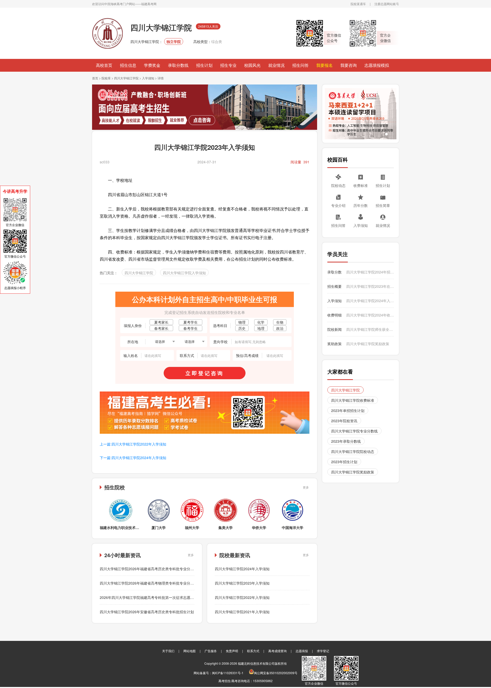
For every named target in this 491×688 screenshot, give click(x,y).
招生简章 (383, 205)
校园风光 (252, 65)
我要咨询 (348, 65)
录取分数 (334, 271)
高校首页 (104, 65)
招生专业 (228, 65)
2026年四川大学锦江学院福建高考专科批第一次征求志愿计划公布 (152, 597)
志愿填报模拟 (376, 65)
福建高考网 (149, 4)
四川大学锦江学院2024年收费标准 (370, 314)
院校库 (106, 78)
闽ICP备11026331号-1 (227, 673)
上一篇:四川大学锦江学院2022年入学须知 (133, 444)
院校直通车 (358, 4)
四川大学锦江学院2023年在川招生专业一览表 (370, 286)
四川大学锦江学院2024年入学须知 (242, 568)
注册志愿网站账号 (386, 4)
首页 (95, 78)
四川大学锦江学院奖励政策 (367, 343)
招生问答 (300, 65)
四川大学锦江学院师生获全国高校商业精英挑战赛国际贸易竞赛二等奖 (370, 329)
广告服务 (211, 651)
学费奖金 (152, 65)
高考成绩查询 (277, 651)
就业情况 (276, 65)
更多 (306, 487)
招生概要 (334, 286)
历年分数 (360, 205)
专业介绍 (338, 205)
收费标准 (360, 185)
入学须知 (148, 78)
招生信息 (128, 65)
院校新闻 (334, 329)
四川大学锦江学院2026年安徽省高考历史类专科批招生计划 (147, 611)
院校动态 (338, 185)
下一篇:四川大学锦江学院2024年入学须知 (133, 457)
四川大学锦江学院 (126, 78)
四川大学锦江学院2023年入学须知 (242, 583)
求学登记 (323, 651)
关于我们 (168, 651)
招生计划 (204, 65)
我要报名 (324, 65)
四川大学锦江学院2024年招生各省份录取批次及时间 (370, 271)
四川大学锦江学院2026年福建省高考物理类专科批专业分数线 (148, 583)
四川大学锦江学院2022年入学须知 (242, 597)
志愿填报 (302, 651)
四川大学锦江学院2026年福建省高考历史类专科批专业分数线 (148, 568)
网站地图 (189, 651)
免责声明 (232, 651)
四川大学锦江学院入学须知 (184, 272)
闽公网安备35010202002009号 (275, 673)
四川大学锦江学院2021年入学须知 (242, 611)
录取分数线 (178, 65)
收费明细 (334, 314)
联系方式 (253, 651)
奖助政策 (334, 343)
